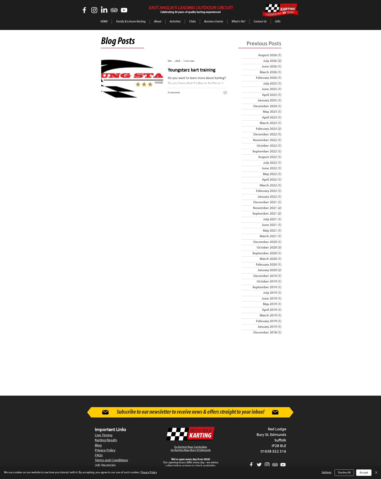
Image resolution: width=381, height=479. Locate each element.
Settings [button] (326, 472)
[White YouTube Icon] (283, 465)
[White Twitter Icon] (259, 465)
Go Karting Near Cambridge (190, 447)
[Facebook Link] (84, 10)
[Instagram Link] (94, 10)
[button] (157, 21)
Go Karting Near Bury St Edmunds (191, 450)
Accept (364, 472)
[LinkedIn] (104, 10)
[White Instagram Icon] (267, 465)
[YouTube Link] (124, 10)
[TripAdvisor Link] (114, 10)
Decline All (344, 472)
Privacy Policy (148, 472)
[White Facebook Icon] (251, 465)
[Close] (376, 472)
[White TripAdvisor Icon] (275, 465)
